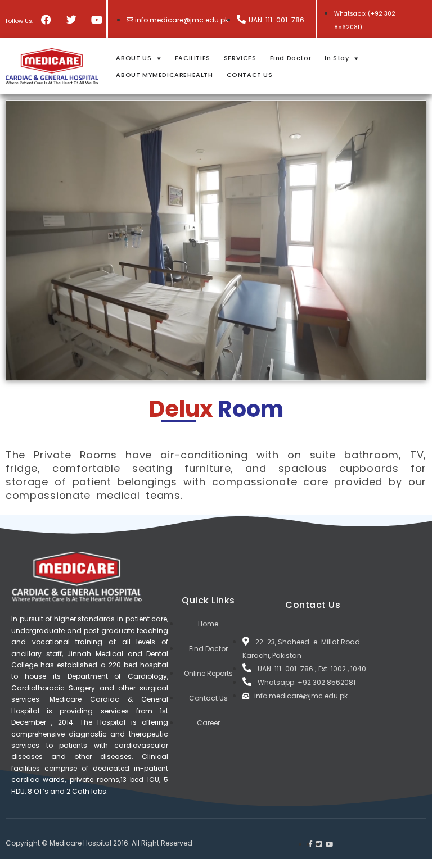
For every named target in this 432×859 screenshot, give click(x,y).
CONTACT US (250, 74)
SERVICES (240, 57)
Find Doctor (291, 57)
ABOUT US (133, 57)
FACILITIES (192, 57)
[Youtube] (96, 19)
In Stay (337, 57)
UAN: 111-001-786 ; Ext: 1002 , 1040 (312, 669)
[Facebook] (46, 19)
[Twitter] (71, 19)
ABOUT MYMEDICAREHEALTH (164, 74)
